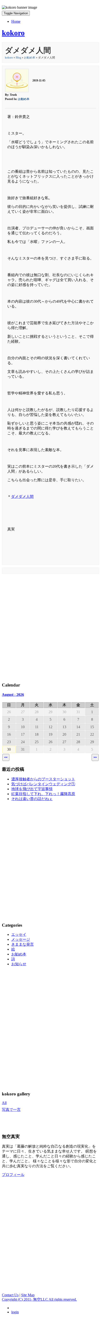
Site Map (28, 1295)
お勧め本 (29, 57)
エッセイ (18, 934)
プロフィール (13, 1175)
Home (15, 21)
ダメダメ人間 (22, 497)
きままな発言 (22, 944)
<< (6, 757)
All (4, 1103)
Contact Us (10, 1295)
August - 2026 (13, 695)
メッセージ (20, 939)
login (15, 1312)
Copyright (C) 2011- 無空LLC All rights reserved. (39, 1299)
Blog (18, 57)
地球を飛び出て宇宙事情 (32, 789)
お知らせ (18, 964)
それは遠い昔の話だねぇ (32, 799)
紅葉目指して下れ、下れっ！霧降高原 (43, 794)
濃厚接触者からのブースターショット (43, 779)
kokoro (9, 57)
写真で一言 (11, 1110)
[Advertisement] (50, 626)
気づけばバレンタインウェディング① (43, 784)
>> (95, 757)
